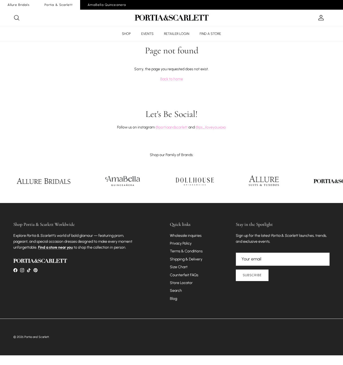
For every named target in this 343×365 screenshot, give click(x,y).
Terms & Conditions (186, 251)
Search (176, 290)
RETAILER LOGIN (176, 34)
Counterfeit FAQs (184, 275)
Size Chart (179, 267)
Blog (173, 298)
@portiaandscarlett (171, 127)
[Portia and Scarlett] (171, 18)
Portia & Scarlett (58, 5)
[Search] (16, 17)
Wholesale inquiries (186, 235)
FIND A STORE (210, 34)
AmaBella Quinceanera (107, 5)
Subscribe (252, 275)
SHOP (126, 34)
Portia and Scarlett (36, 337)
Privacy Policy (181, 243)
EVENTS (147, 34)
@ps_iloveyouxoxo (211, 127)
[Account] (320, 17)
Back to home (171, 79)
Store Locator (181, 283)
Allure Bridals (18, 5)
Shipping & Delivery (186, 259)
